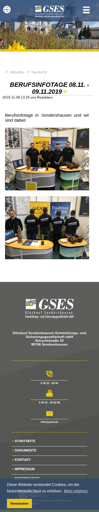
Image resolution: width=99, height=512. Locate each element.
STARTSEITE (23, 441)
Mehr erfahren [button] (76, 491)
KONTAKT (21, 460)
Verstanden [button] (19, 503)
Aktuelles (17, 72)
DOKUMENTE (24, 450)
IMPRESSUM (23, 469)
